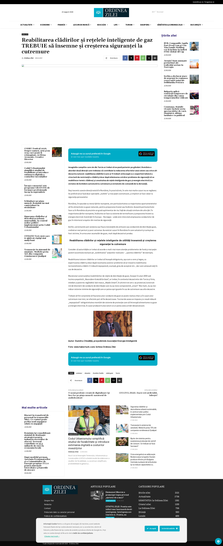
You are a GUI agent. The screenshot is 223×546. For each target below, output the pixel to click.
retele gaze (109, 373)
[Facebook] (125, 58)
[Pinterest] (137, 58)
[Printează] (154, 58)
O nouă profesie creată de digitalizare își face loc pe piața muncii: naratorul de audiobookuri (89, 395)
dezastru (87, 373)
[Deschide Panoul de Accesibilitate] (218, 541)
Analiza (25, 34)
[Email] (149, 58)
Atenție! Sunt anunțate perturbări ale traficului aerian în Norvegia (175, 64)
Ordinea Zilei (28, 58)
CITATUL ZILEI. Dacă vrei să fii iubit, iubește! (138, 394)
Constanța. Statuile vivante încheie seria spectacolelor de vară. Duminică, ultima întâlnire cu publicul (175, 111)
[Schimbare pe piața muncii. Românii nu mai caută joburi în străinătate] (57, 204)
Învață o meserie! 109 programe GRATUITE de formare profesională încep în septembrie (37, 189)
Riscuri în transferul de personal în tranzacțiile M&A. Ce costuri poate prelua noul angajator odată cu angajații (36, 419)
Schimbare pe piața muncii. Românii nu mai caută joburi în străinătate (36, 204)
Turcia (118, 373)
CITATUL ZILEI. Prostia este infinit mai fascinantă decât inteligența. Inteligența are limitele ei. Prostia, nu (119, 510)
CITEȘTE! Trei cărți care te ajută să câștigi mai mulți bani (37, 238)
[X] (131, 58)
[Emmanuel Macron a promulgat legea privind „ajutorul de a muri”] (97, 495)
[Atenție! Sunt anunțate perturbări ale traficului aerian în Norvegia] (194, 63)
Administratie (73, 434)
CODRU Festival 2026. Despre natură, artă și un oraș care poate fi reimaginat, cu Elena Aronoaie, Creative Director (37, 154)
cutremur (79, 373)
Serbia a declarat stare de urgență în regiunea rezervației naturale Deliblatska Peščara (176, 79)
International (110, 501)
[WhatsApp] (143, 58)
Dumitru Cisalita (98, 373)
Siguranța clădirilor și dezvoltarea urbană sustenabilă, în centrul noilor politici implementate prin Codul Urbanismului (37, 221)
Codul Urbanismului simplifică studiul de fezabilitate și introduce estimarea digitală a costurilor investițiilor (36, 172)
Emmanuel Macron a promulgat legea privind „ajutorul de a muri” (117, 495)
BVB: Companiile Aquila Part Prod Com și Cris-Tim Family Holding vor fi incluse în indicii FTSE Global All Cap (176, 47)
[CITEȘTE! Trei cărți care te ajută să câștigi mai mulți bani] (57, 239)
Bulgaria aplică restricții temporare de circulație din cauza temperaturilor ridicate (176, 94)
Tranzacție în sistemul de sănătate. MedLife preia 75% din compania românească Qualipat (37, 252)
